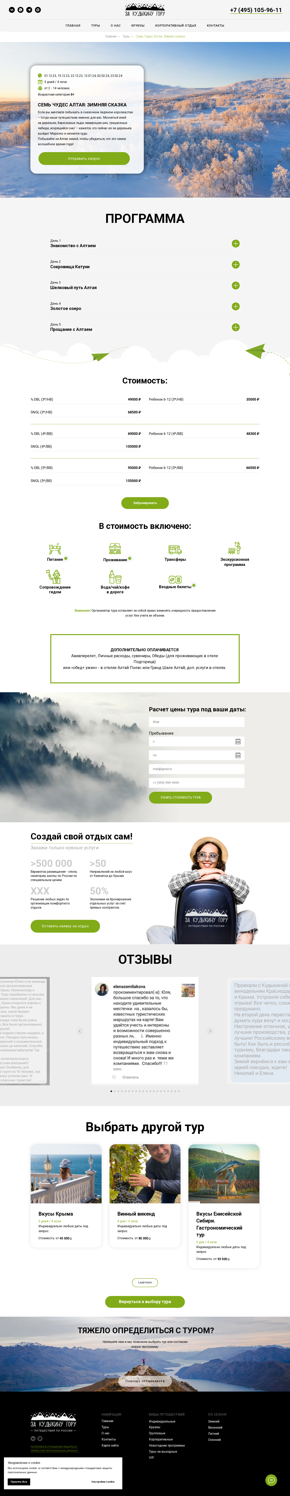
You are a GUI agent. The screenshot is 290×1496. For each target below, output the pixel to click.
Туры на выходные (163, 1451)
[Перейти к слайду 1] (111, 1091)
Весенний (215, 1427)
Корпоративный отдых (175, 25)
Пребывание (161, 733)
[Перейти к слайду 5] (125, 1091)
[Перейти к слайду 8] (136, 1091)
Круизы (138, 25)
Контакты (215, 25)
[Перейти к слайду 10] (143, 1091)
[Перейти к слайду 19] (175, 1091)
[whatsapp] (20, 10)
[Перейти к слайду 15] (161, 1091)
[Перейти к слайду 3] (118, 1091)
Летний (213, 1434)
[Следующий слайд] (210, 1031)
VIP (151, 1458)
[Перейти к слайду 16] (164, 1091)
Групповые (157, 1433)
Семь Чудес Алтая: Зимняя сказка (160, 36)
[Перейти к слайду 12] (150, 1091)
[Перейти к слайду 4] (122, 1091)
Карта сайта (110, 1445)
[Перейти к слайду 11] (147, 1091)
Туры (95, 25)
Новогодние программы (167, 1445)
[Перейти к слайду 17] (168, 1091)
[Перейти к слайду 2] (115, 1091)
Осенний (214, 1440)
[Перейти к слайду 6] (129, 1091)
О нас (116, 25)
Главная (73, 25)
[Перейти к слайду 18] (171, 1091)
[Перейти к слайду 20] (179, 1091)
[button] (84, 158)
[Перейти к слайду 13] (154, 1091)
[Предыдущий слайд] (80, 1031)
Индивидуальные (162, 1421)
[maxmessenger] (38, 10)
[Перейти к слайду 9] (139, 1091)
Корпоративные (161, 1439)
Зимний (213, 1421)
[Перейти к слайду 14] (157, 1091)
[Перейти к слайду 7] (132, 1091)
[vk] (12, 10)
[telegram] (29, 10)
